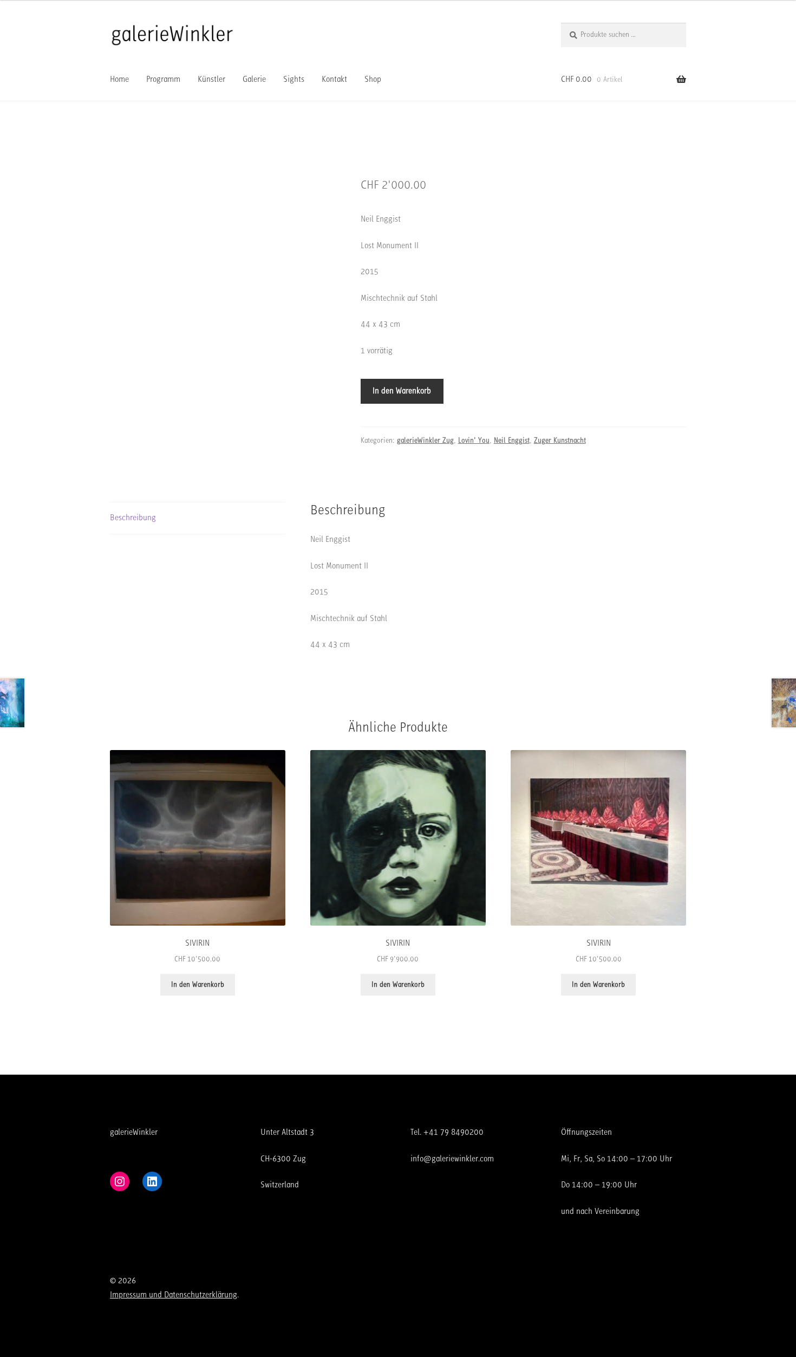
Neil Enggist (512, 440)
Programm (163, 79)
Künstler (211, 79)
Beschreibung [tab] (133, 517)
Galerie (254, 79)
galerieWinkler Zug (425, 440)
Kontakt (334, 79)
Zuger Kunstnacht (560, 440)
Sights (293, 79)
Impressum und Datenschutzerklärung (173, 1294)
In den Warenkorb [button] (197, 984)
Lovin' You (474, 440)
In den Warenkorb (402, 390)
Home (119, 79)
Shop (372, 79)
